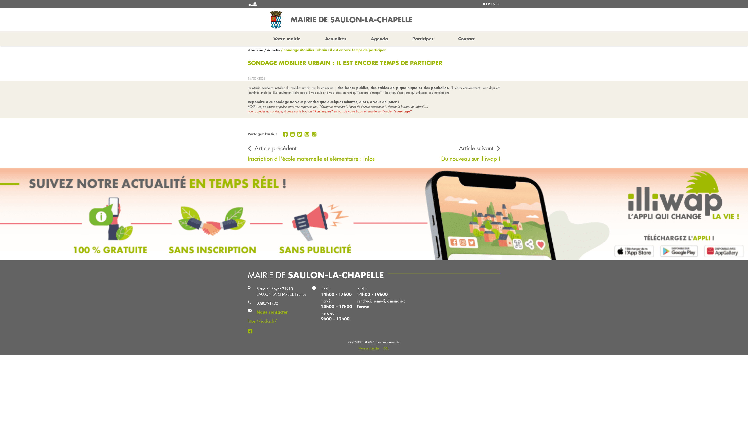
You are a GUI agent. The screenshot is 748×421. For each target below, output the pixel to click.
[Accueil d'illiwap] (299, 4)
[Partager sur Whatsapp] (314, 134)
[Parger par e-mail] (307, 134)
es (498, 4)
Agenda (379, 39)
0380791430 (267, 303)
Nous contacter (272, 312)
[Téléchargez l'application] (374, 214)
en (493, 4)
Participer (423, 39)
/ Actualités (272, 50)
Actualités (335, 39)
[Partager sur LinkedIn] (293, 134)
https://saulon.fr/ (262, 321)
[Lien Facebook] (251, 330)
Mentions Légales (369, 348)
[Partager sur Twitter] (300, 134)
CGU (386, 348)
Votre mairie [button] (287, 39)
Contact (466, 39)
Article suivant (476, 148)
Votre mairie (256, 50)
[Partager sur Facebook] (285, 134)
